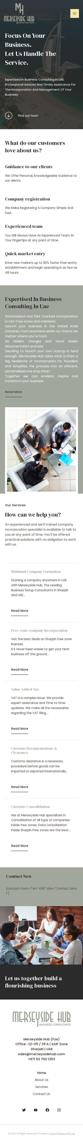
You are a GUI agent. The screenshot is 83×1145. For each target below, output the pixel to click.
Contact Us (41, 1094)
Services (41, 1087)
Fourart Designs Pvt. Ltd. (62, 1133)
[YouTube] (35, 1110)
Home (41, 1073)
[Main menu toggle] (74, 13)
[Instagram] (59, 1110)
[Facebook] (47, 1110)
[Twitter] (24, 1110)
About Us (41, 1080)
